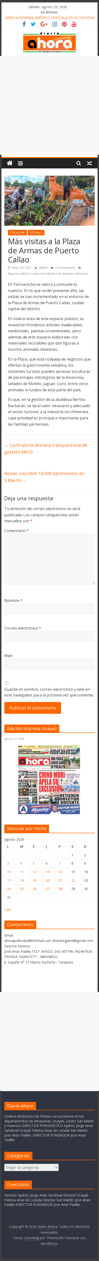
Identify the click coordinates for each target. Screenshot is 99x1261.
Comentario (16, 530)
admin (43, 268)
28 (60, 888)
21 (60, 880)
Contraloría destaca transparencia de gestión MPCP (45, 448)
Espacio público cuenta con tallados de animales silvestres (48, 274)
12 (35, 871)
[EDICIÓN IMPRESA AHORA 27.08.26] (49, 813)
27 (48, 888)
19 (35, 880)
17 (9, 880)
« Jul (7, 909)
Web (8, 655)
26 (35, 888)
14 (60, 871)
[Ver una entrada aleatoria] (89, 163)
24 (9, 888)
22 (73, 880)
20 (48, 880)
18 (22, 880)
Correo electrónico (22, 628)
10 (9, 871)
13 (48, 871)
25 (22, 888)
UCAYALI (36, 233)
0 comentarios (65, 268)
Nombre (13, 600)
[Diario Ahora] (9, 163)
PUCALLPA (17, 233)
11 (22, 871)
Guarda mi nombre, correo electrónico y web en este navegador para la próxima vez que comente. (49, 692)
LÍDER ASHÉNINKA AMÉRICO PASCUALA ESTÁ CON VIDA (49, 17)
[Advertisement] (49, 105)
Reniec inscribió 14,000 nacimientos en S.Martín (44, 476)
